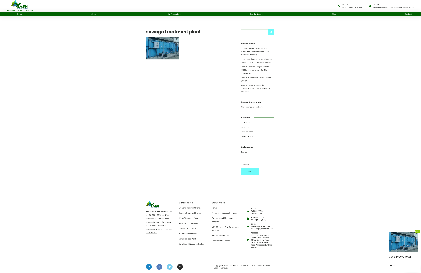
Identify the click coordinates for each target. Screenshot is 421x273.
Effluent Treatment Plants (190, 208)
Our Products (173, 14)
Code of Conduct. (221, 268)
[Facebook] (159, 267)
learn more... (151, 232)
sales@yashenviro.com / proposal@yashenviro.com (394, 7)
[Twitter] (170, 267)
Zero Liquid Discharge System (191, 244)
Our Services (255, 14)
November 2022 (247, 136)
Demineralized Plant (187, 239)
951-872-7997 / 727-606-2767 (354, 7)
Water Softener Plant (188, 234)
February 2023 (247, 132)
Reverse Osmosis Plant (188, 223)
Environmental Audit (220, 235)
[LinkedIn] (149, 267)
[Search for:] (254, 164)
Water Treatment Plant (188, 218)
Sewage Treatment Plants (190, 213)
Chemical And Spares (221, 241)
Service (244, 152)
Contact (408, 14)
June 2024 (245, 122)
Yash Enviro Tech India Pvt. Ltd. (19, 10)
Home (19, 14)
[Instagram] (180, 267)
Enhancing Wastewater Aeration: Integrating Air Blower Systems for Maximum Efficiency (255, 51)
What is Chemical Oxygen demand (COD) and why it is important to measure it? (255, 70)
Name (392, 266)
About (93, 14)
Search (271, 32)
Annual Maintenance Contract (224, 213)
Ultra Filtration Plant (187, 228)
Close (417, 231)
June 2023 (245, 127)
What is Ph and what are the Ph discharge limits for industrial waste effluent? (255, 88)
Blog (334, 14)
